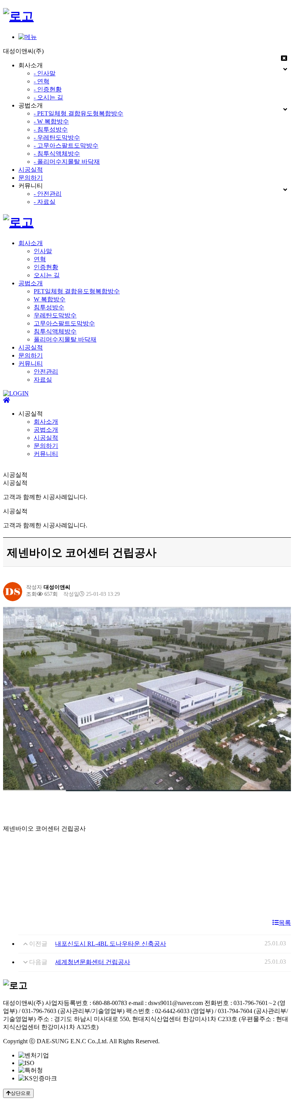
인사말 (43, 251)
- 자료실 (45, 201)
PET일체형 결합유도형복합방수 (77, 291)
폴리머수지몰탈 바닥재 (65, 339)
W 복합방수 (49, 299)
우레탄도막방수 (55, 315)
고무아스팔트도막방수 (64, 323)
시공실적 (30, 169)
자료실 (43, 379)
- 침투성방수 (51, 129)
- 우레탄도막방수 (57, 137)
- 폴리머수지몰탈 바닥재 (67, 161)
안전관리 (46, 371)
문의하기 (30, 177)
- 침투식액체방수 (57, 153)
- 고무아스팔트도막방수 (66, 145)
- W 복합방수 (51, 121)
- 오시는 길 (48, 97)
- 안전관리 (48, 193)
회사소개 (30, 243)
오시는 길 (47, 275)
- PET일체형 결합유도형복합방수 (78, 113)
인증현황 (46, 267)
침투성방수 (49, 307)
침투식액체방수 (55, 331)
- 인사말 (45, 73)
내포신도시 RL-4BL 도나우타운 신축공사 (110, 943)
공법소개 (30, 283)
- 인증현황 (48, 89)
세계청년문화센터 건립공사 (92, 962)
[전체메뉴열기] (27, 37)
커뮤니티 (30, 363)
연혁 (40, 259)
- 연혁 (41, 81)
